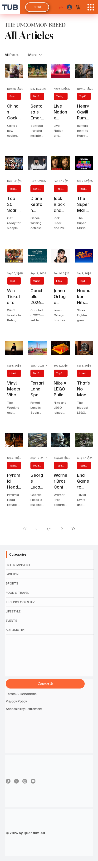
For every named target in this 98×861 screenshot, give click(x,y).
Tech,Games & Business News (62, 96)
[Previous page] (36, 529)
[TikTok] (8, 781)
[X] (16, 781)
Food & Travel (15, 96)
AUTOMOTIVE (15, 630)
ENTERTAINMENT (18, 565)
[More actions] (20, 88)
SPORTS (12, 583)
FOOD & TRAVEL (17, 592)
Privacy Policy (16, 701)
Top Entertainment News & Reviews (38, 96)
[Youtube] (33, 781)
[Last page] (73, 529)
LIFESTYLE (13, 611)
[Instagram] (24, 781)
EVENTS (11, 620)
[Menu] (91, 7)
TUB (10, 7)
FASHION (12, 574)
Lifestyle (61, 281)
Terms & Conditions (21, 693)
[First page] (24, 529)
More (32, 54)
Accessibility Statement (24, 708)
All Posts (12, 54)
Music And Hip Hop (38, 281)
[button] (78, 7)
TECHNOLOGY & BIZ (20, 602)
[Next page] (62, 529)
